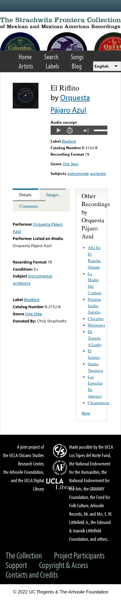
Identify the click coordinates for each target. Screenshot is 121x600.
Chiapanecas (98, 402)
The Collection (24, 555)
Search (51, 56)
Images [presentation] (52, 195)
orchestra (98, 173)
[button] (58, 130)
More (86, 413)
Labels (52, 65)
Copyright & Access (63, 564)
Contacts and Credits (32, 574)
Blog (77, 65)
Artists (26, 65)
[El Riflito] (25, 106)
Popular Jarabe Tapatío (94, 305)
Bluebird (69, 141)
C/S (60, 450)
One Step (70, 163)
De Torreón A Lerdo (94, 338)
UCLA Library (60, 484)
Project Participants (79, 555)
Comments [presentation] (28, 206)
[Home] (60, 23)
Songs (77, 56)
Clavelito (96, 318)
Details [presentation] (25, 195)
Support (16, 564)
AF (60, 468)
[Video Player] (79, 130)
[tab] (26, 194)
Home (25, 56)
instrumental (77, 173)
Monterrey (96, 325)
